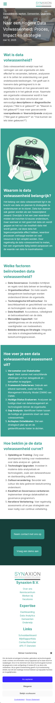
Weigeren (27, 686)
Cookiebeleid (19, 699)
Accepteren (27, 679)
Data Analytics (27, 615)
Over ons (27, 589)
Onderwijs (27, 622)
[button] (51, 653)
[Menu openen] (5, 4)
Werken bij (27, 596)
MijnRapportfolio (27, 639)
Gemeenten (27, 619)
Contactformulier (27, 642)
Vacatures (27, 599)
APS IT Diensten (27, 646)
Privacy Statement (33, 699)
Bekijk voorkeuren (27, 693)
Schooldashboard (27, 635)
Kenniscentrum (27, 592)
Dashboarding (27, 612)
